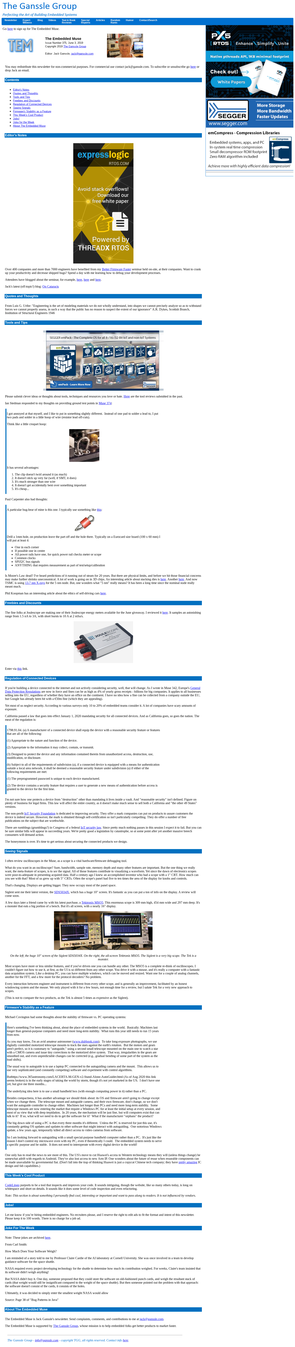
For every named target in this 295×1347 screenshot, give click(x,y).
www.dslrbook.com (85, 1041)
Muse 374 (105, 403)
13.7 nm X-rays (35, 583)
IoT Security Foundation (39, 813)
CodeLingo (12, 1185)
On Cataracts (50, 286)
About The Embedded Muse (29, 125)
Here (127, 396)
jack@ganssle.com (82, 53)
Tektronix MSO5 (92, 902)
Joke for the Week (23, 122)
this (99, 509)
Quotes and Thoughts (25, 93)
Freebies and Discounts (27, 100)
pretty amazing (188, 1162)
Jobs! (16, 118)
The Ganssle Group (74, 46)
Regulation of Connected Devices (32, 104)
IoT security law (91, 827)
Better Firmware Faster (116, 269)
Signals (22, 107)
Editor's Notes (21, 89)
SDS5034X (61, 892)
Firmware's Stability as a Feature (32, 111)
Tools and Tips (21, 96)
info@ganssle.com (46, 1340)
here (10, 28)
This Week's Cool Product (28, 115)
